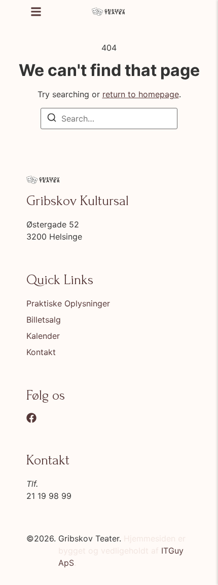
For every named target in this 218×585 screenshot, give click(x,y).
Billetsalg (43, 320)
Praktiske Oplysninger (68, 303)
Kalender (43, 336)
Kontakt (41, 352)
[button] (36, 11)
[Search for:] (109, 118)
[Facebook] (31, 418)
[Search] (52, 119)
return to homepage (140, 94)
